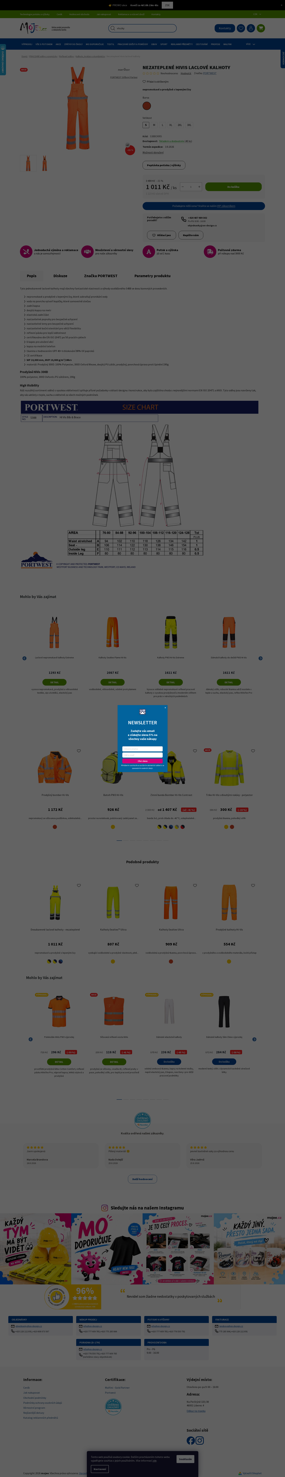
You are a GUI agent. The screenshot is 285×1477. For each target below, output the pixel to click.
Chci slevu (142, 761)
